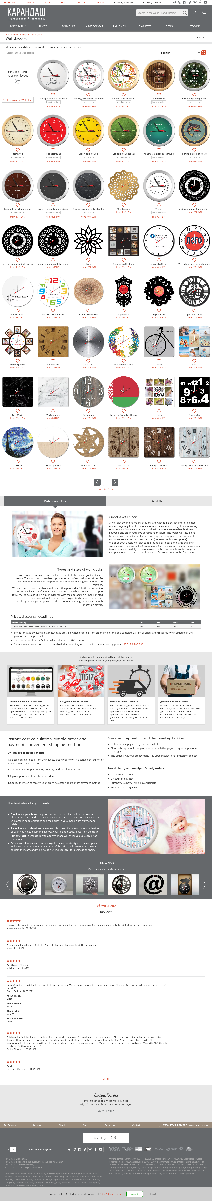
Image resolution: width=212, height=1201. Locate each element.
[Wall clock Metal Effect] (88, 342)
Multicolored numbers (53, 314)
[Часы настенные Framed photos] (18, 342)
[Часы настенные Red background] (53, 130)
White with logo (17, 314)
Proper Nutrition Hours (123, 98)
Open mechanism (194, 314)
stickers (195, 26)
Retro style (17, 153)
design (170, 26)
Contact (100, 2)
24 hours (159, 208)
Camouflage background (194, 98)
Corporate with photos (123, 263)
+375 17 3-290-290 (13, 1167)
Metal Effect (88, 364)
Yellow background (88, 153)
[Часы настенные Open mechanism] (194, 291)
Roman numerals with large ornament (55, 263)
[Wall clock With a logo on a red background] (194, 241)
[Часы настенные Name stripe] (159, 75)
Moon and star (88, 465)
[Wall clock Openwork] (124, 291)
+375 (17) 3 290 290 (152, 2)
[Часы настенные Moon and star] (88, 442)
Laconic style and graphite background (56, 208)
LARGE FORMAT (94, 26)
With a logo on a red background (194, 263)
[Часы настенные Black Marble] (18, 392)
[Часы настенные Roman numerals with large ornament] (53, 241)
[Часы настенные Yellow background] (88, 130)
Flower (88, 263)
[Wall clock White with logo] (18, 291)
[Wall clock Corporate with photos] (124, 241)
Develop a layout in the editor (53, 98)
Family (159, 414)
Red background (53, 153)
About (47, 2)
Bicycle (159, 364)
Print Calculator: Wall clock (17, 100)
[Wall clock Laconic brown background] (18, 186)
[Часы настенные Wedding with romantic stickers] (88, 75)
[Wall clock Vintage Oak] (124, 442)
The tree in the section (88, 314)
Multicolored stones (123, 364)
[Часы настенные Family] (159, 392)
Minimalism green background (159, 153)
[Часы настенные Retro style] (18, 130)
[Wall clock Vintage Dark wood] (159, 442)
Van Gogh (18, 465)
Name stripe (159, 98)
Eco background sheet (124, 153)
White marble (53, 414)
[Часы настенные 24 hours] (159, 186)
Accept (134, 1193)
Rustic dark (88, 414)
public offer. (114, 1173)
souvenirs (68, 26)
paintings (119, 26)
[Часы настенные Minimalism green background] (159, 130)
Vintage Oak (124, 465)
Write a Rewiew (108, 905)
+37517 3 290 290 (132, 644)
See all (106, 1078)
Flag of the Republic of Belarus (123, 414)
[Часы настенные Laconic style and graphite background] (53, 186)
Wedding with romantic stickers (88, 98)
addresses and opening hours (30, 1185)
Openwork (123, 314)
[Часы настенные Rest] (194, 342)
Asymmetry (194, 414)
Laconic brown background (17, 208)
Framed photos (17, 364)
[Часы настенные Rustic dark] (88, 392)
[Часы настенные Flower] (88, 241)
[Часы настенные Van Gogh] (18, 442)
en (13, 1149)
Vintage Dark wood (159, 465)
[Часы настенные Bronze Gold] (53, 342)
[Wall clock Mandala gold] (124, 186)
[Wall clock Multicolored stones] (124, 342)
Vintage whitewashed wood (194, 465)
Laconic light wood (53, 465)
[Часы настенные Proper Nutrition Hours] (124, 75)
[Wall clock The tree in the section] (88, 291)
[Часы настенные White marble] (53, 392)
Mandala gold (123, 208)
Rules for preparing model (41, 1149)
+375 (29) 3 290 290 (123, 2)
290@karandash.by (198, 1125)
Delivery (30, 2)
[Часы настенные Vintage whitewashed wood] (194, 442)
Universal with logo (159, 263)
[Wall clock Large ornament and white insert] (18, 241)
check (57, 594)
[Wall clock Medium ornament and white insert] (194, 186)
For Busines (10, 2)
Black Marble (17, 414)
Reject (153, 1193)
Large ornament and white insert (18, 263)
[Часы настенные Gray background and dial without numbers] (88, 186)
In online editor (53, 102)
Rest (194, 364)
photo (43, 26)
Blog (63, 2)
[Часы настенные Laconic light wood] (53, 442)
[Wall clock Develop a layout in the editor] (53, 75)
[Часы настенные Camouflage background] (194, 75)
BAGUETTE (145, 26)
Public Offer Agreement (183, 1173)
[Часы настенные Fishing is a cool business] (194, 130)
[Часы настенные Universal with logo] (159, 241)
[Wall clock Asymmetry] (194, 392)
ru (8, 1149)
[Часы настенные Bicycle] (159, 342)
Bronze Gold (53, 364)
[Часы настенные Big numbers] (159, 291)
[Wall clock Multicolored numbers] (53, 291)
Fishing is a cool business (194, 153)
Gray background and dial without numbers (93, 208)
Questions (81, 2)
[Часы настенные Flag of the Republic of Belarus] (124, 392)
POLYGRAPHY (17, 26)
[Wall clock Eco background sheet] (124, 130)
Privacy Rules (161, 1173)
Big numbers (159, 314)
